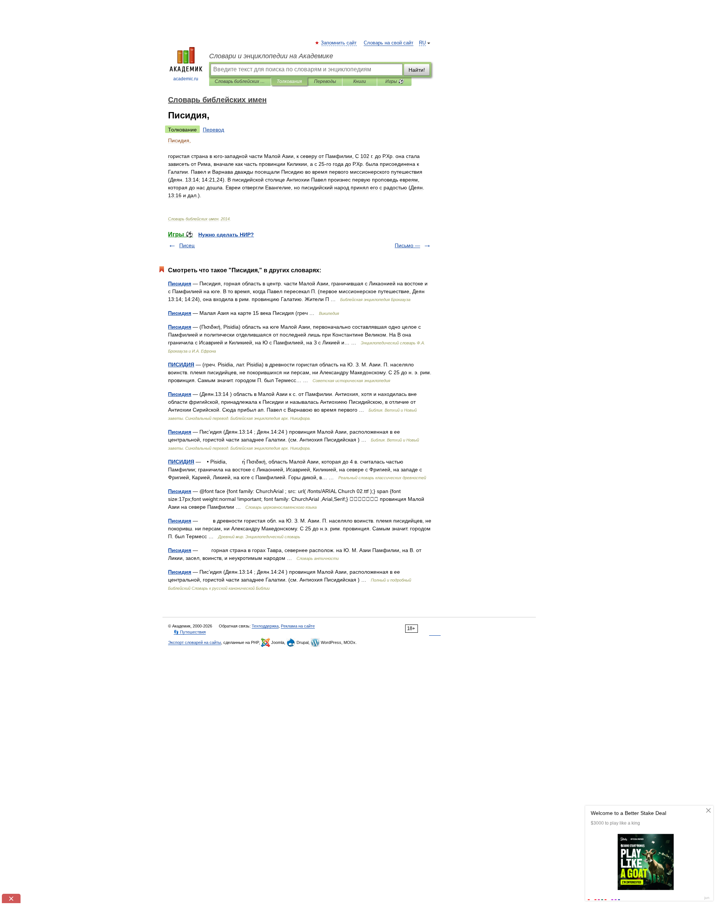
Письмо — (407, 245)
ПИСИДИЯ (181, 365)
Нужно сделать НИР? (226, 235)
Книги (359, 81)
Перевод (213, 130)
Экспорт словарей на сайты (194, 642)
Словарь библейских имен (240, 81)
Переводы (325, 81)
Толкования (289, 81)
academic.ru (185, 78)
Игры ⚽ (394, 81)
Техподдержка (265, 626)
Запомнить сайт (339, 43)
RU (422, 43)
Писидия (179, 283)
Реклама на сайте (298, 626)
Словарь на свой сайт (388, 43)
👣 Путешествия (190, 632)
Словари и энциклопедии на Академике (271, 56)
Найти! (417, 70)
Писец (187, 245)
